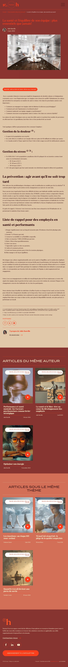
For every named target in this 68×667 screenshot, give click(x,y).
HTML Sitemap (5, 661)
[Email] (14, 323)
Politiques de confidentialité (14, 661)
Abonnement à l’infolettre (20, 653)
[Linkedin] (9, 323)
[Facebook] (5, 323)
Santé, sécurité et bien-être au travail (20, 89)
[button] (62, 4)
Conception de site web (55, 661)
